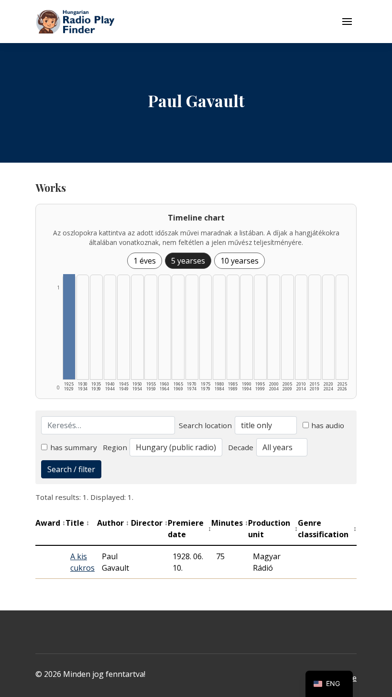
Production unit (272, 529)
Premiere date (189, 529)
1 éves (144, 260)
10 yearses (239, 260)
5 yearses (188, 260)
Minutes (229, 523)
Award (50, 523)
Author (113, 523)
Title (77, 523)
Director (149, 523)
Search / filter (71, 469)
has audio (327, 425)
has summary (73, 447)
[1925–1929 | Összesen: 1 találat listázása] (69, 326)
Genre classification (327, 529)
